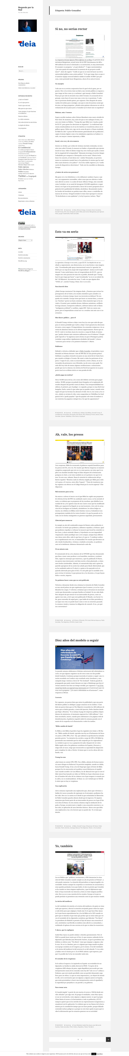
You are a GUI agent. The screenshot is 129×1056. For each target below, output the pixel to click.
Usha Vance (75, 416)
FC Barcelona (29, 157)
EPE (35, 155)
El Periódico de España (23, 155)
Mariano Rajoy (22, 165)
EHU (65, 212)
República (26, 171)
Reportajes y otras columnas (26, 201)
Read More (100, 1054)
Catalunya (20, 143)
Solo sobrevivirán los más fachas (27, 122)
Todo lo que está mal (24, 105)
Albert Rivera (31, 139)
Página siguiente (108, 1039)
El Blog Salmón (21, 145)
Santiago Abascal (22, 173)
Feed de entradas (23, 255)
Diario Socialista (96, 210)
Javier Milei (79, 212)
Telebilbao (68, 416)
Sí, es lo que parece (23, 102)
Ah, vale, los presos (69, 434)
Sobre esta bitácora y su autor (26, 88)
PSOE (71, 1027)
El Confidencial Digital (23, 150)
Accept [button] (93, 1054)
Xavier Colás (78, 622)
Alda (75, 210)
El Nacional (21, 153)
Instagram (21, 159)
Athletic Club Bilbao (29, 141)
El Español (21, 152)
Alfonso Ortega (81, 210)
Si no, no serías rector (71, 29)
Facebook (23, 157)
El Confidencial (24, 147)
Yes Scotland (97, 828)
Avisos (20, 192)
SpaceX (63, 416)
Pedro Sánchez (23, 169)
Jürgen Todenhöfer (64, 213)
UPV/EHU (72, 622)
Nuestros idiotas (22, 116)
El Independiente (29, 152)
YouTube (31, 179)
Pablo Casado (31, 164)
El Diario (32, 150)
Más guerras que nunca (25, 108)
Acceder (20, 252)
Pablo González (74, 213)
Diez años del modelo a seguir (77, 640)
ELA (68, 212)
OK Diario (95, 826)
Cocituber (88, 210)
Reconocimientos (23, 198)
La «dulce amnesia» (23, 119)
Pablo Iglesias (23, 167)
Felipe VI (34, 157)
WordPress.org (22, 261)
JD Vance (92, 414)
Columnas (21, 195)
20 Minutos (77, 413)
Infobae (87, 414)
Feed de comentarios (24, 258)
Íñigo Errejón (21, 180)
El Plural (31, 155)
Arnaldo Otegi (21, 141)
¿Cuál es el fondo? (23, 99)
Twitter (22, 176)
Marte (97, 414)
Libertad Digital (21, 163)
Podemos (31, 169)
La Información (29, 161)
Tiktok (90, 828)
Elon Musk (26, 153)
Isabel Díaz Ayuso (29, 159)
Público (21, 172)
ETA (19, 157)
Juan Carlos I (21, 161)
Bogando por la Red (26, 8)
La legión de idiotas (23, 125)
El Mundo (81, 620)
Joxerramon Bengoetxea (89, 212)
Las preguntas (22, 128)
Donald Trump (27, 143)
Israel (35, 159)
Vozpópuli (32, 176)
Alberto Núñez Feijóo (22, 139)
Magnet (27, 163)
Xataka (21, 179)
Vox (27, 176)
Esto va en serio (66, 232)
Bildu (75, 826)
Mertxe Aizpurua (96, 620)
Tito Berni (91, 1027)
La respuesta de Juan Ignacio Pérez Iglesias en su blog (73, 60)
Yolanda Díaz (25, 178)
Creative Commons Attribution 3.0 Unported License (27, 228)
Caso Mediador (78, 1025)
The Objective (30, 173)
